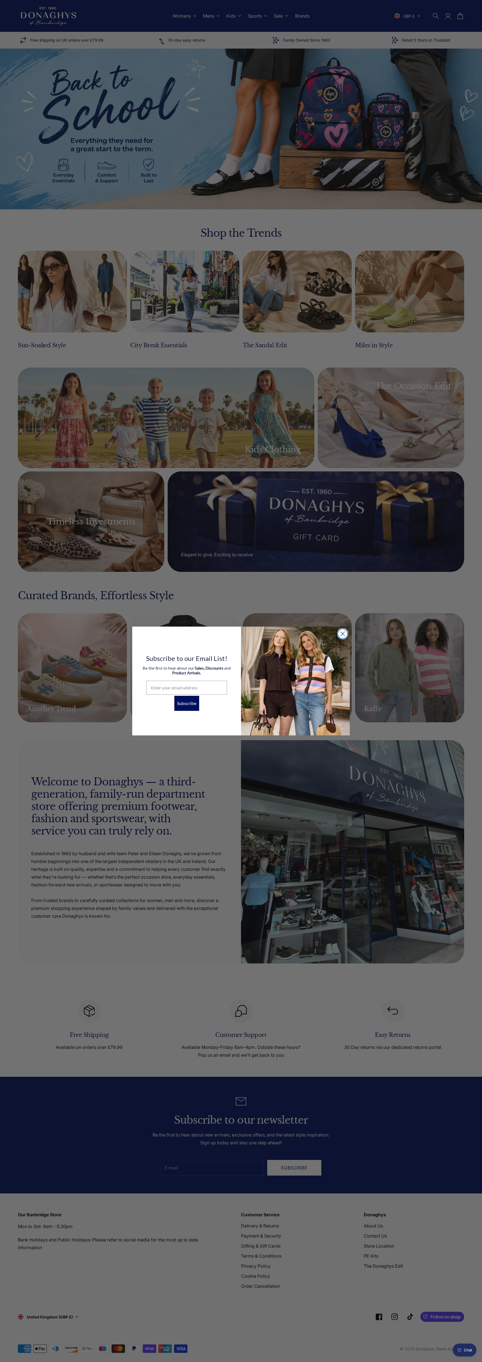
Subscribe (186, 703)
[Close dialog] (343, 634)
